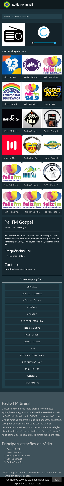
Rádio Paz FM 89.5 (33, 158)
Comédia (32, 307)
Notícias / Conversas (32, 355)
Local (32, 348)
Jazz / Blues (32, 334)
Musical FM (9, 158)
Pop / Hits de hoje (32, 362)
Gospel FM (49, 104)
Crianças (32, 286)
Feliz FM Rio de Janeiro (35, 104)
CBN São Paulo (14, 458)
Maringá (13, 255)
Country (32, 314)
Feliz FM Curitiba (32, 211)
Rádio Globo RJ (14, 462)
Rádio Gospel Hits (33, 131)
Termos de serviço (38, 472)
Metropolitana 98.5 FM (18, 455)
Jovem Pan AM (14, 452)
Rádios (7, 16)
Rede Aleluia (30, 77)
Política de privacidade (13, 472)
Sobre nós (56, 472)
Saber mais (35, 483)
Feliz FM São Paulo (53, 77)
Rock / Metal (32, 382)
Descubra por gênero (32, 279)
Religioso (32, 376)
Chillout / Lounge (32, 293)
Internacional (32, 328)
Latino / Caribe (32, 341)
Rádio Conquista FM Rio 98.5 (38, 185)
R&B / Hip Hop (32, 369)
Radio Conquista (52, 131)
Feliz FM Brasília (11, 185)
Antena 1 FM (13, 449)
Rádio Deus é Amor (13, 104)
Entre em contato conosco (18, 475)
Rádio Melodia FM (12, 131)
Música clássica (32, 300)
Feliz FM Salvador (12, 211)
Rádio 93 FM (9, 77)
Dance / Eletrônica (32, 321)
